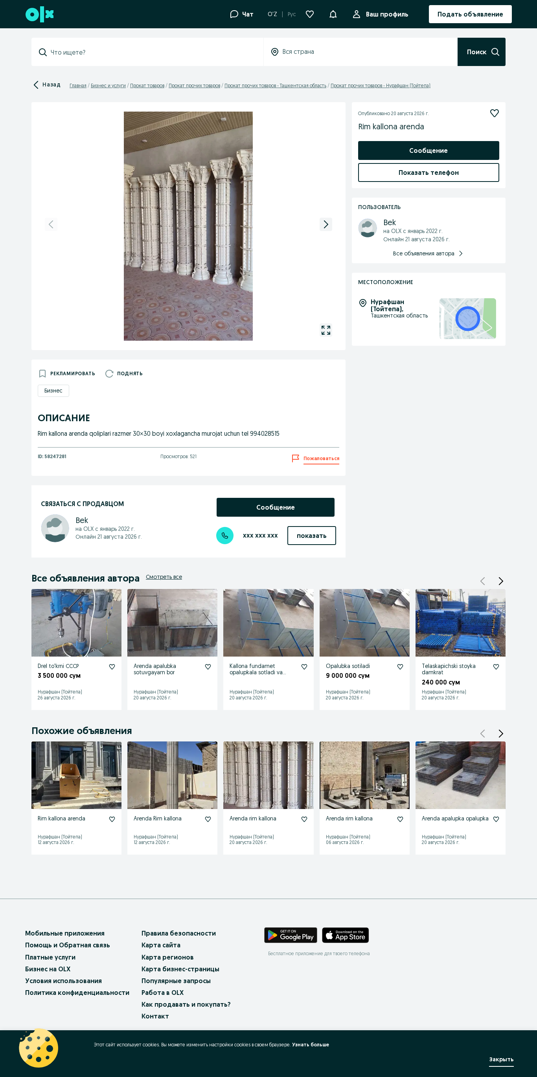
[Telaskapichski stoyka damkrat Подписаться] (496, 667)
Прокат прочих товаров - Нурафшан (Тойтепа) (380, 85)
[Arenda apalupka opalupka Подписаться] (496, 819)
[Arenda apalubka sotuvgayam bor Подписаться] (208, 667)
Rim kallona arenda (61, 818)
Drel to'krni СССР (58, 666)
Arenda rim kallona (253, 818)
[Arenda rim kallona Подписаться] (304, 819)
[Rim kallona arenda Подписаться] (112, 819)
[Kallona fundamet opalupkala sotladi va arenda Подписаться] (304, 667)
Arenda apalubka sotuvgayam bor (155, 669)
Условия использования (63, 981)
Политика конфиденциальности (77, 992)
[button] (333, 13)
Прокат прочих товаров (194, 85)
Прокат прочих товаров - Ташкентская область (275, 85)
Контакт (155, 1016)
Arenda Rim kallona (158, 818)
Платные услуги (50, 957)
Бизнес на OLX (47, 969)
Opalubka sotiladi (348, 666)
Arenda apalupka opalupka (455, 818)
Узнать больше (310, 1045)
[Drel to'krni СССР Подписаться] (112, 667)
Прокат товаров (147, 85)
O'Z (272, 14)
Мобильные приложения (65, 933)
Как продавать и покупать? (186, 1004)
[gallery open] (326, 330)
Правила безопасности (179, 933)
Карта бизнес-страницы (180, 969)
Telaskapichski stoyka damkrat (449, 669)
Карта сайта (161, 945)
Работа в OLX (163, 992)
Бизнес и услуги (108, 85)
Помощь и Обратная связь (67, 945)
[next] (326, 224)
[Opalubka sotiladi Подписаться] (400, 667)
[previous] (51, 224)
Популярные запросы (176, 981)
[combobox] (152, 52)
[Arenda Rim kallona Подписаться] (208, 819)
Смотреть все (164, 576)
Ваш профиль (387, 14)
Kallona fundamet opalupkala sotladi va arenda (256, 672)
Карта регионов (168, 957)
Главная (78, 85)
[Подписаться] (494, 113)
